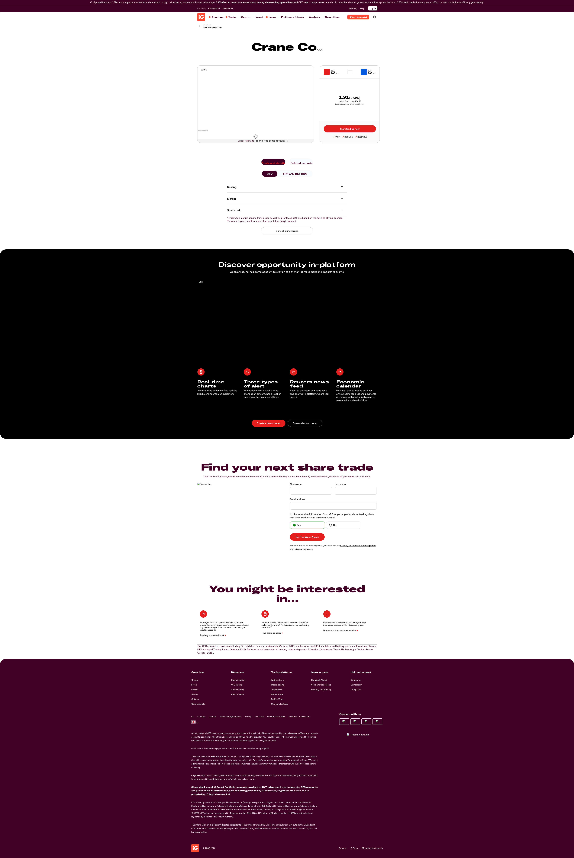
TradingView (276, 689)
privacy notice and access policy (358, 545)
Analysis (314, 17)
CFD (270, 173)
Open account (358, 17)
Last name (340, 484)
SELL (333, 71)
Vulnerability (356, 684)
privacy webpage (303, 549)
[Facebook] (344, 721)
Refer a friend (237, 694)
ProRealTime (277, 699)
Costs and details (273, 163)
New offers (332, 17)
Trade (232, 17)
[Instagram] (355, 721)
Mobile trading (277, 684)
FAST (337, 137)
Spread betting (238, 680)
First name (295, 484)
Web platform (277, 680)
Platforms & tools (292, 17)
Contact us (356, 680)
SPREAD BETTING (295, 173)
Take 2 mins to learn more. (242, 779)
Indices (194, 689)
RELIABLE (362, 137)
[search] (375, 17)
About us (217, 17)
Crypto (245, 17)
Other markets (198, 704)
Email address (297, 499)
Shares (194, 694)
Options (195, 699)
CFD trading (236, 684)
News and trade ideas (321, 684)
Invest (259, 17)
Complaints (356, 689)
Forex (194, 684)
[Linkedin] (377, 721)
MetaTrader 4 (277, 694)
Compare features (279, 704)
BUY (369, 71)
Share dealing (237, 689)
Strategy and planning (321, 689)
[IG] (201, 17)
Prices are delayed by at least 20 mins (349, 104)
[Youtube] (366, 721)
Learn (272, 17)
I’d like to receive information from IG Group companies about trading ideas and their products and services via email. (332, 516)
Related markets (302, 163)
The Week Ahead (319, 680)
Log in (373, 8)
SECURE (348, 137)
